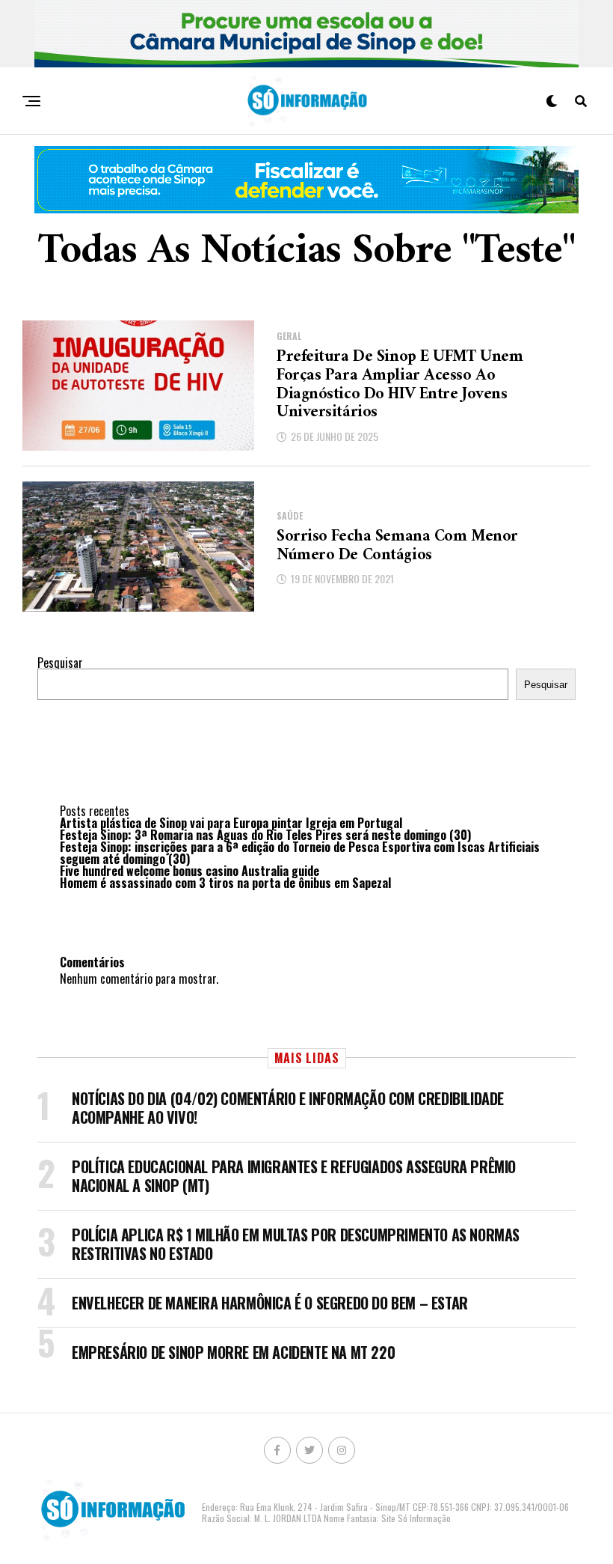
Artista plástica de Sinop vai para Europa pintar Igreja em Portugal (231, 823)
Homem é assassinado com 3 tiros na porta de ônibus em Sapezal (225, 883)
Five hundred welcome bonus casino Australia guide (189, 871)
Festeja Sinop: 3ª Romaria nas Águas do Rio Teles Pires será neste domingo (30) (265, 835)
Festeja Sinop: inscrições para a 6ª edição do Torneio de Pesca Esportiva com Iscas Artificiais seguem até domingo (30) (300, 853)
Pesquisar (60, 663)
